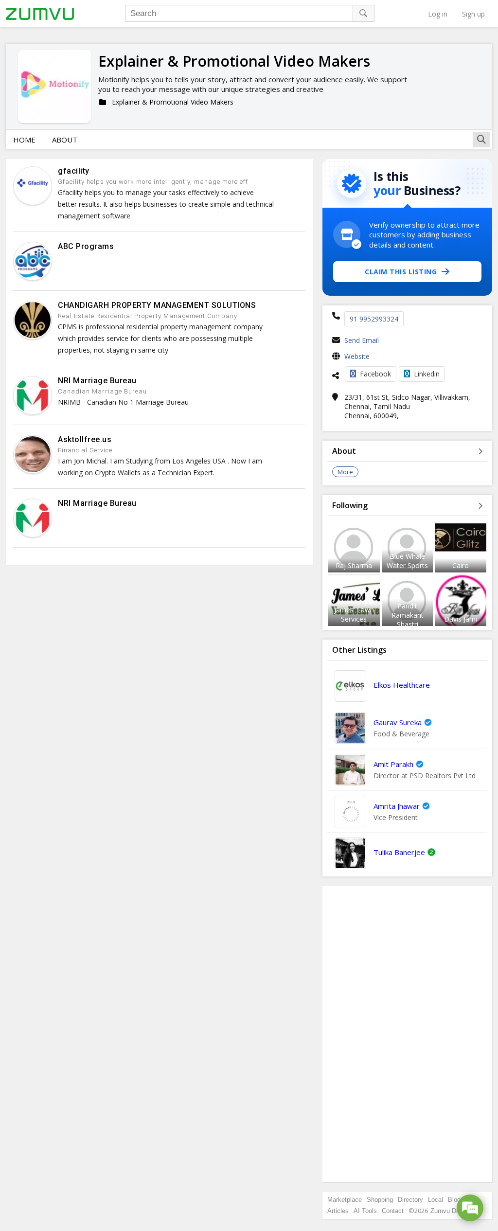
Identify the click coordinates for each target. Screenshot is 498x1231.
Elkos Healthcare (402, 685)
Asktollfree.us (84, 439)
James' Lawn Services (354, 614)
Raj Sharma (354, 565)
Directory (410, 1199)
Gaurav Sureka (398, 722)
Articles (338, 1211)
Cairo (460, 565)
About (64, 139)
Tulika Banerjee (399, 852)
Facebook (375, 373)
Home (24, 139)
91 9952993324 (374, 318)
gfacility (73, 171)
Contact (393, 1211)
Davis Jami (460, 619)
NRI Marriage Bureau (97, 380)
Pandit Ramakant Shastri (407, 615)
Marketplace (344, 1199)
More (345, 471)
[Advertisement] (407, 1034)
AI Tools (365, 1211)
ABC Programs (86, 246)
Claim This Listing (401, 271)
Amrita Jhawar (397, 806)
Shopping (380, 1199)
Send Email (361, 340)
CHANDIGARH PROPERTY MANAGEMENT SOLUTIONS (157, 305)
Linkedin (427, 373)
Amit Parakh (393, 764)
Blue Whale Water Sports (407, 561)
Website (357, 356)
